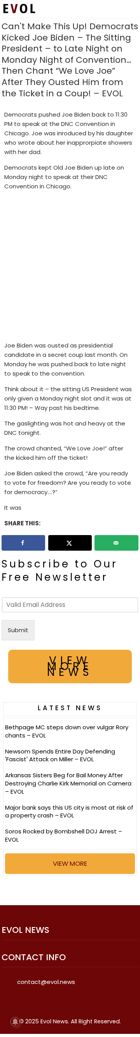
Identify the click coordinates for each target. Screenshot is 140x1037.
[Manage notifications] (15, 1022)
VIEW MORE (70, 863)
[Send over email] (116, 543)
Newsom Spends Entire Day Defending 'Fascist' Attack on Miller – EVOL (60, 755)
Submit (18, 630)
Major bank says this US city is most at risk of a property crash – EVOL (69, 811)
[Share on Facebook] (24, 543)
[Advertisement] (70, 267)
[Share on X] (70, 543)
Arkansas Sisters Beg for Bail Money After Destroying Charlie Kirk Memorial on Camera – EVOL (68, 783)
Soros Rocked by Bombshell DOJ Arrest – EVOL (63, 835)
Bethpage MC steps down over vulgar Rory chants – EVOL (66, 731)
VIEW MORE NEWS (70, 666)
